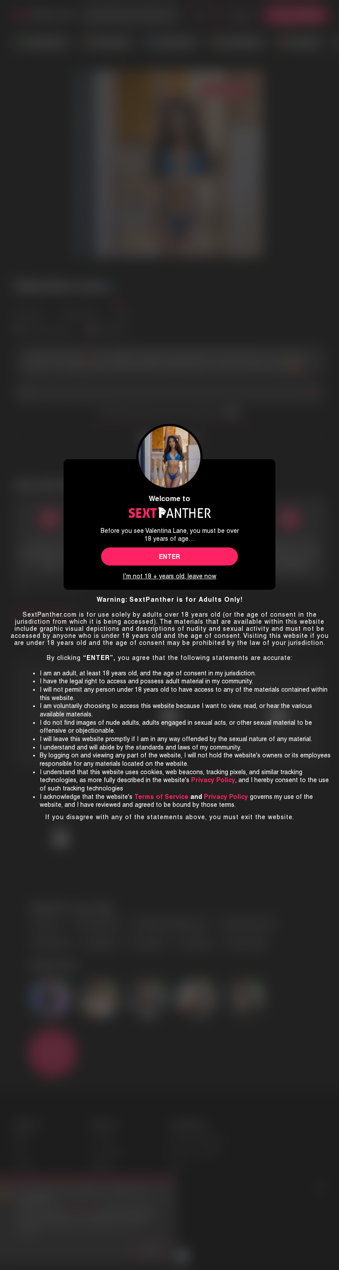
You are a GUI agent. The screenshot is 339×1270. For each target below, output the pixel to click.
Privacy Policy (226, 796)
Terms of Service (161, 796)
